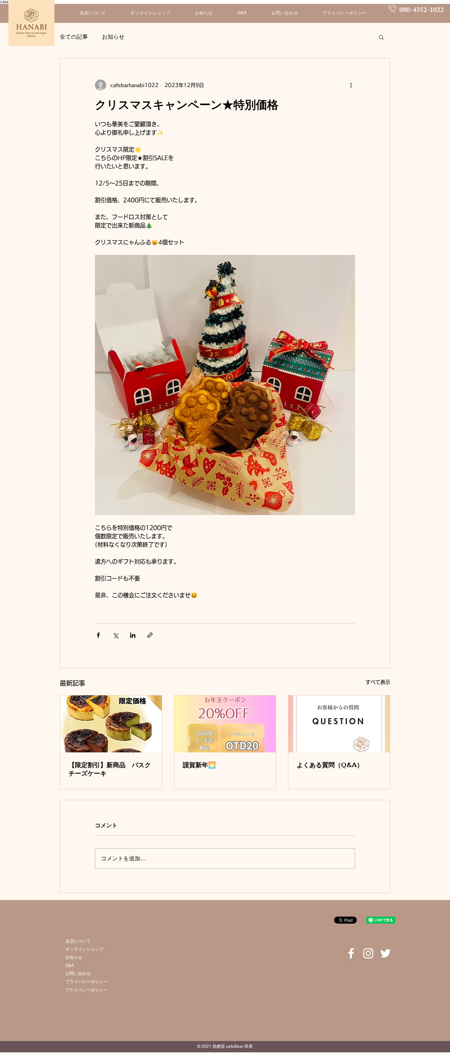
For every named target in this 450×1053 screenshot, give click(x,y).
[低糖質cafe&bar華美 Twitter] (385, 953)
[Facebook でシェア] (98, 635)
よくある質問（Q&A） (330, 765)
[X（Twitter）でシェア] (115, 635)
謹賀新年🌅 (199, 765)
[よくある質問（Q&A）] (339, 723)
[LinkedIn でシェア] (132, 635)
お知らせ (113, 36)
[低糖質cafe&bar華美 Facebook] (351, 953)
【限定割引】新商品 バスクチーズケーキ (110, 769)
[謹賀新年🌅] (225, 723)
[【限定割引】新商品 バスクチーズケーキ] (111, 723)
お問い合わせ (78, 973)
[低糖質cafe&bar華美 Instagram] (368, 953)
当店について (78, 941)
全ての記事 (74, 36)
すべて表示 (378, 682)
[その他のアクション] (351, 85)
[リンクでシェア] (150, 635)
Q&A (69, 965)
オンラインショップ (84, 949)
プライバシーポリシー (86, 981)
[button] (381, 37)
